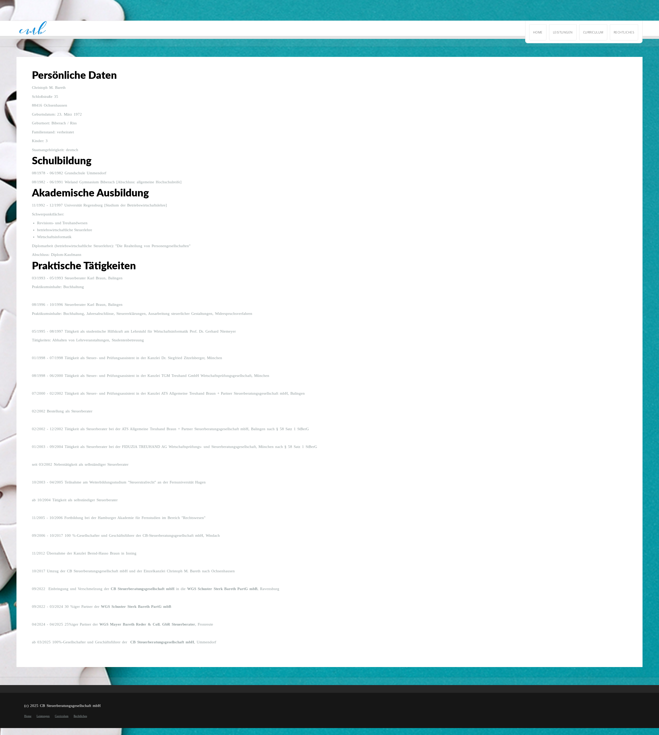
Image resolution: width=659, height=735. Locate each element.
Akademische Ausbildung (90, 193)
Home (538, 32)
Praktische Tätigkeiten (84, 266)
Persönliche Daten (74, 76)
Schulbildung (61, 161)
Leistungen (563, 32)
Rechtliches (624, 32)
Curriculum (593, 32)
